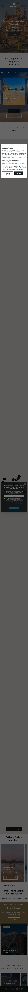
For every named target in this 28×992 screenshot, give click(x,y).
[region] (14, 161)
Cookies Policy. (22, 169)
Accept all (18, 173)
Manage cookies (7, 173)
